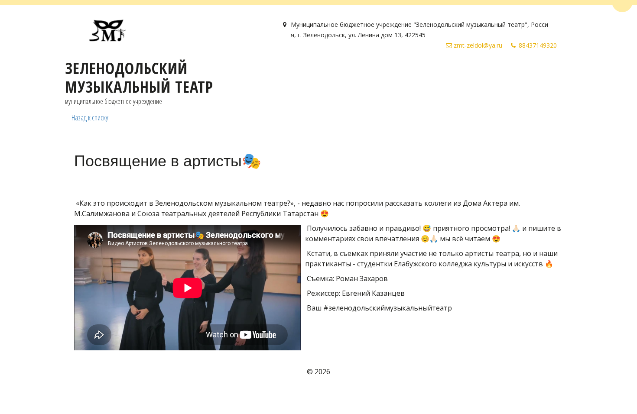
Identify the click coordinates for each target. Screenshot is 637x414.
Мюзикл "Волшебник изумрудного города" (291, 73)
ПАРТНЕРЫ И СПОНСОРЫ (166, 73)
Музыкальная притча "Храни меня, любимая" (459, 73)
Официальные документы (73, 73)
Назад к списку (90, 117)
